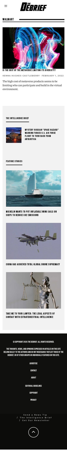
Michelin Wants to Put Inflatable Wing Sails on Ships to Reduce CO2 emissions (31, 213)
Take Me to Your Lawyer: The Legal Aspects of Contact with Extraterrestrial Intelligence (30, 315)
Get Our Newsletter (36, 420)
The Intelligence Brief (36, 418)
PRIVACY (33, 399)
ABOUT (33, 377)
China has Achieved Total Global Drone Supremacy (33, 264)
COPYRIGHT (34, 392)
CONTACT (33, 370)
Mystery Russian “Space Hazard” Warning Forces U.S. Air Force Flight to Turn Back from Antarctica (42, 134)
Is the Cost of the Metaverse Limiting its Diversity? (29, 70)
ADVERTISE (33, 363)
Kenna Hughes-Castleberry (21, 75)
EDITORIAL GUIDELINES (33, 385)
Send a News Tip (35, 415)
